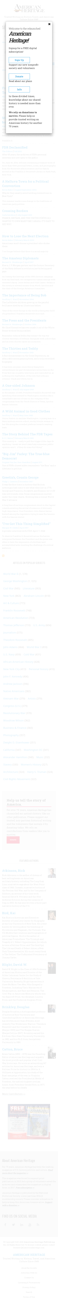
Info (19, 89)
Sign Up (19, 60)
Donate (19, 76)
